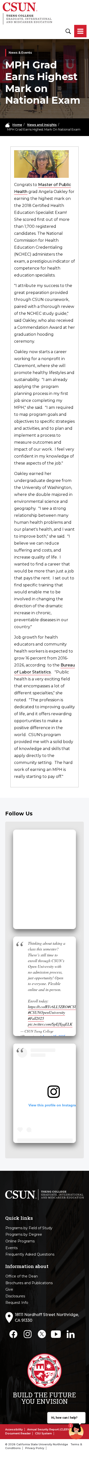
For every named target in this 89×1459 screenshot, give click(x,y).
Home (17, 125)
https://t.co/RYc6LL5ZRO (48, 1006)
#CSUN (74, 1006)
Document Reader (18, 1433)
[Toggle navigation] (80, 31)
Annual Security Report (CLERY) (48, 1429)
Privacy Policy (34, 1448)
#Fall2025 (36, 1018)
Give (9, 1289)
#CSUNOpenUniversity (46, 1012)
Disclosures (15, 1296)
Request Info (16, 1302)
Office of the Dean (21, 1276)
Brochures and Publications (29, 1283)
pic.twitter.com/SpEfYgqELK (50, 1024)
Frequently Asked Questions (29, 1254)
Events (11, 1248)
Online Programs (20, 1241)
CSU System (43, 1433)
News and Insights (42, 125)
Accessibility (14, 1429)
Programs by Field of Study (28, 1228)
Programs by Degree (23, 1234)
